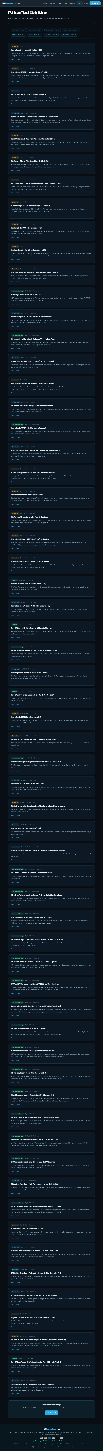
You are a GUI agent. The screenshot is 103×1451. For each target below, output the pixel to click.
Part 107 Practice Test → (71, 30)
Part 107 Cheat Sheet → (68, 35)
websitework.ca (49, 1446)
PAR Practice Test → (18, 30)
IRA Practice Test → (35, 30)
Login (86, 3)
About (52, 1432)
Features (52, 3)
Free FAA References (38, 1432)
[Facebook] (29, 1447)
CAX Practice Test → (52, 30)
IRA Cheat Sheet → (35, 35)
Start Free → (51, 1413)
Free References (70, 3)
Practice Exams (18, 1432)
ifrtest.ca (72, 1446)
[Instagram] (33, 1447)
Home (45, 3)
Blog (79, 3)
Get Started (95, 3)
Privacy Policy (77, 1432)
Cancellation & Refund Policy (63, 1432)
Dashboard (27, 1432)
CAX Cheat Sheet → (51, 35)
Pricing (60, 3)
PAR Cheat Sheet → (18, 35)
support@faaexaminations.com (51, 1434)
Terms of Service (88, 1432)
